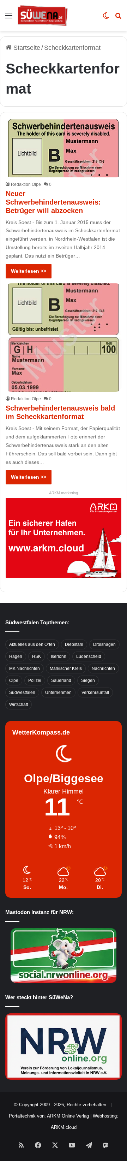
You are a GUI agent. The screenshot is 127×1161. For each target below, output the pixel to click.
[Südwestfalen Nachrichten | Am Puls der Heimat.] (43, 15)
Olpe (13, 680)
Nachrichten (103, 668)
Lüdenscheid (88, 656)
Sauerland (61, 680)
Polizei (34, 680)
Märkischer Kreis (66, 668)
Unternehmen (58, 692)
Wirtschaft (18, 704)
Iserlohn (58, 656)
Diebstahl (74, 644)
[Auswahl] (8, 18)
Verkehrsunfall (95, 692)
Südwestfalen (22, 692)
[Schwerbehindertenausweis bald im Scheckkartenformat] (63, 337)
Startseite (26, 47)
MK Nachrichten (24, 668)
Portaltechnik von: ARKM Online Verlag (49, 1116)
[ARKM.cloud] (63, 537)
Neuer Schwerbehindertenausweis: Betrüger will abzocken (53, 202)
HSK (36, 656)
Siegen (88, 680)
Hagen (15, 656)
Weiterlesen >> (28, 271)
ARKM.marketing (63, 493)
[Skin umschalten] (105, 18)
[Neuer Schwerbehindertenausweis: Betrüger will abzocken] (63, 148)
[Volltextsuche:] (118, 18)
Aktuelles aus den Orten (32, 644)
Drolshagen (104, 644)
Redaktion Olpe (26, 184)
